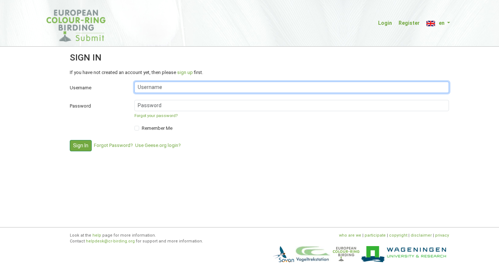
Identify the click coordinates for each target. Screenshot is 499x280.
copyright (398, 235)
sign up (185, 72)
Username (80, 87)
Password (80, 106)
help (96, 235)
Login (385, 23)
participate (375, 235)
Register (409, 23)
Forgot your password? (156, 115)
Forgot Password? (113, 145)
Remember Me (157, 128)
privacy (442, 235)
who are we (350, 235)
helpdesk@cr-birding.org (110, 241)
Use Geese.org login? (158, 145)
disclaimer (421, 235)
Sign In (80, 145)
